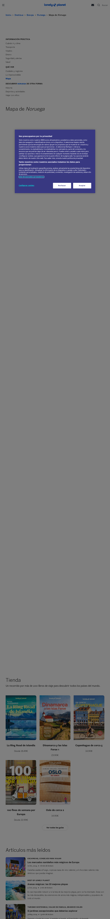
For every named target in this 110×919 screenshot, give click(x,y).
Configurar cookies (26, 185)
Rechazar (62, 186)
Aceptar (82, 186)
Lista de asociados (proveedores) (31, 177)
